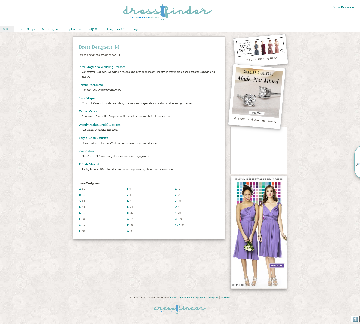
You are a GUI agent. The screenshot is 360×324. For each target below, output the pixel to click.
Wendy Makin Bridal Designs (100, 125)
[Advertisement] (259, 150)
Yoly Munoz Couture (93, 138)
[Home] (167, 20)
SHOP (7, 29)
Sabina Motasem (91, 85)
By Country (75, 29)
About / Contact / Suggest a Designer (194, 297)
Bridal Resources (343, 7)
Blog (134, 29)
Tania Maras (88, 111)
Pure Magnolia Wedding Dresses (102, 67)
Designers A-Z (115, 29)
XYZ (177, 224)
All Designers (51, 29)
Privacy (225, 297)
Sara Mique (87, 98)
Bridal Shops (26, 29)
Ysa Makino (87, 151)
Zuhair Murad (89, 164)
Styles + (94, 29)
